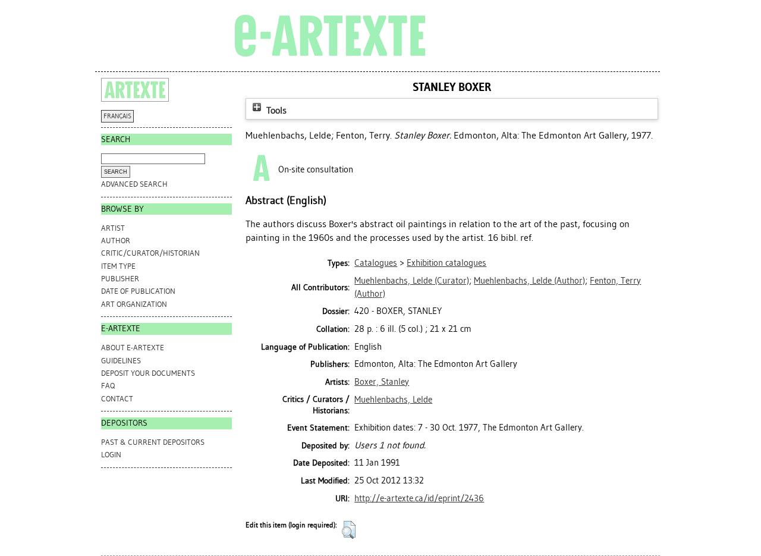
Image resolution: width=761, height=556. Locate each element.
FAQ (108, 385)
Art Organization (134, 304)
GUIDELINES (121, 360)
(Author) (529, 280)
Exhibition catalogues (446, 262)
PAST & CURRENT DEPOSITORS (153, 442)
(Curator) (411, 280)
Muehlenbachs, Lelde (393, 399)
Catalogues (375, 262)
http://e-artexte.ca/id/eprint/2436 (419, 498)
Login (111, 454)
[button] (349, 530)
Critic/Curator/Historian (150, 253)
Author (115, 240)
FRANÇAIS (117, 116)
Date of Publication (138, 291)
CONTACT (117, 398)
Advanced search (134, 184)
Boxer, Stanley (381, 381)
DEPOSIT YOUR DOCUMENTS (148, 373)
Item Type (118, 266)
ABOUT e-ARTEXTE (132, 347)
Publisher (120, 278)
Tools (275, 110)
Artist (113, 228)
